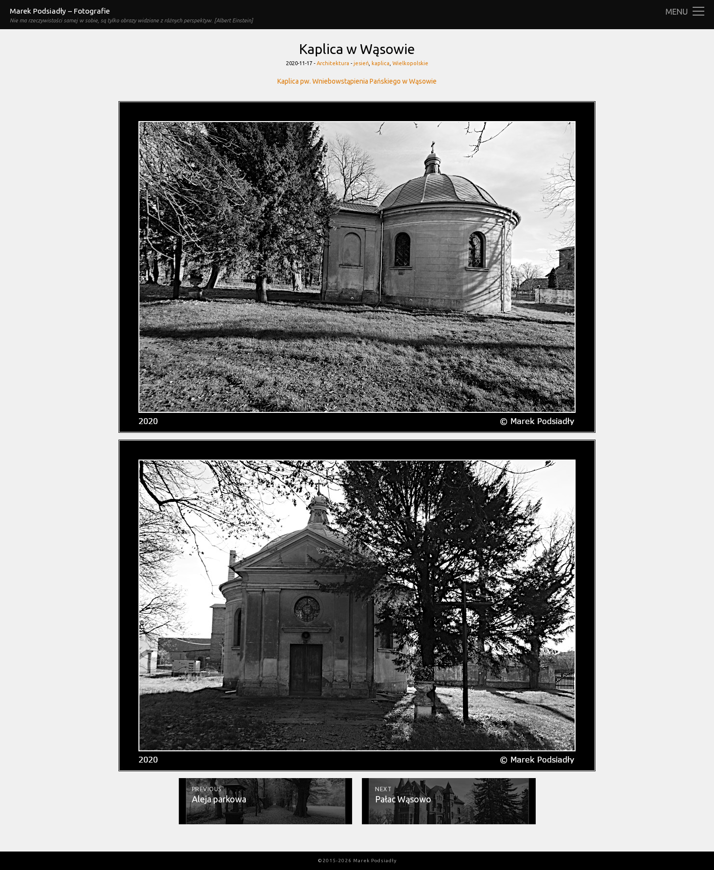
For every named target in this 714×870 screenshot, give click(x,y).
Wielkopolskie (410, 63)
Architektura (333, 63)
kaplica (381, 63)
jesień (361, 63)
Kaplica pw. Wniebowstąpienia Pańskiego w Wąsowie (357, 81)
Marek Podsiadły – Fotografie (60, 11)
